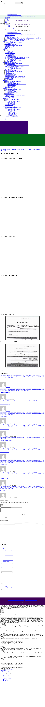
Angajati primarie (3, 149)
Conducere (7, 549)
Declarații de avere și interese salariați (14, 149)
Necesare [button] (2, 646)
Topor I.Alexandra (4, 490)
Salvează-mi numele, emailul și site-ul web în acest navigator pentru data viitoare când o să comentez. (20, 514)
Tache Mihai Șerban (4, 452)
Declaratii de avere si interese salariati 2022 (16, 389)
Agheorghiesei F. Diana (5, 392)
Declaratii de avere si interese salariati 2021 (32, 376)
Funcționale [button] (2, 623)
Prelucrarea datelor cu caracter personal (16, 600)
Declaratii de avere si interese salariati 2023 (32, 389)
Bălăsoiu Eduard (3, 464)
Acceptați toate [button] (8, 608)
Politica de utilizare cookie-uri (31, 600)
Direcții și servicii (8, 550)
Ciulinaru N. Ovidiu (4, 478)
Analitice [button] (2, 632)
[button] (1, 1)
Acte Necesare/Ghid (9, 587)
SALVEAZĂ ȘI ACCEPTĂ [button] (5, 668)
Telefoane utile (8, 586)
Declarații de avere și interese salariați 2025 (21, 390)
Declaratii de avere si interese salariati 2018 (29, 375)
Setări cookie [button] (2, 608)
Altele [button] (1, 636)
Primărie (4, 548)
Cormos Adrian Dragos (5, 404)
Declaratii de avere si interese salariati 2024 (21, 426)
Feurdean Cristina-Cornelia (6, 440)
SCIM (6, 551)
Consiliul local (5, 553)
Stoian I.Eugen (3, 380)
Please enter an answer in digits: (6, 516)
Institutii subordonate (9, 555)
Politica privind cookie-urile (8, 559)
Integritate (7, 552)
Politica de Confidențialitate (8, 560)
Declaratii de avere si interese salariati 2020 (29, 149)
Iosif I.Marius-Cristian (4, 429)
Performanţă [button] (2, 627)
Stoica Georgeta (3, 416)
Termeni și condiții (6, 561)
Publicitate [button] (2, 650)
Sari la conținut (3, 670)
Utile (4, 585)
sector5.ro (8, 387)
